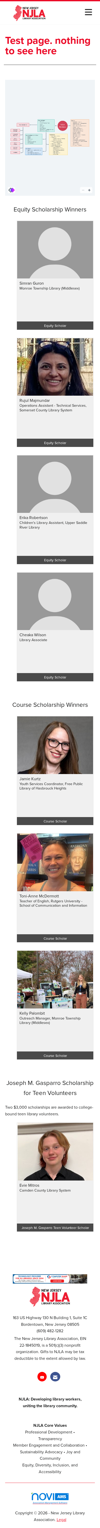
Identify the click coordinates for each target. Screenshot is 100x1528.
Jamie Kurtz (30, 779)
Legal (61, 1519)
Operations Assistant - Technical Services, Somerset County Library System (52, 407)
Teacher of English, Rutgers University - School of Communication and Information (53, 903)
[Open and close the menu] (75, 12)
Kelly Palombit (32, 1013)
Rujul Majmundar (34, 400)
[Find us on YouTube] (42, 1376)
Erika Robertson (33, 517)
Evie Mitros (29, 1185)
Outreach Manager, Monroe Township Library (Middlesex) (50, 1020)
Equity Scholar (55, 325)
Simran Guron (31, 283)
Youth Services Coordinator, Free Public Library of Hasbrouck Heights (51, 786)
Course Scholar (55, 821)
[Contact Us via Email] (55, 1376)
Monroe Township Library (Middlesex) (49, 288)
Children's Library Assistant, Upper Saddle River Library (53, 524)
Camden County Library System (45, 1190)
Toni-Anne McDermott (39, 896)
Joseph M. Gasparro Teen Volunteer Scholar (55, 1227)
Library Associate (33, 640)
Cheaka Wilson (32, 635)
